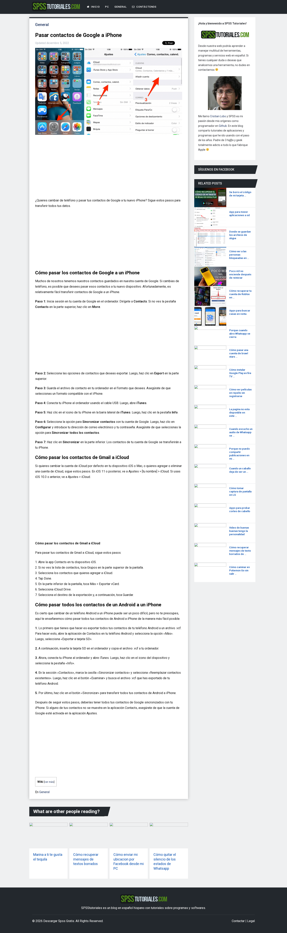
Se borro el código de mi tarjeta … (240, 194)
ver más (49, 781)
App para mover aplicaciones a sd (239, 213)
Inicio (95, 6)
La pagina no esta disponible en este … (239, 412)
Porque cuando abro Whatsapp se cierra (239, 333)
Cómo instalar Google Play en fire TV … (240, 373)
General (120, 6)
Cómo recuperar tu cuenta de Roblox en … (240, 294)
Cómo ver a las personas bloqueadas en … (239, 254)
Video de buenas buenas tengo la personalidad (239, 531)
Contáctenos (145, 6)
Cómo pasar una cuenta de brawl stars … (238, 353)
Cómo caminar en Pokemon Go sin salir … (239, 570)
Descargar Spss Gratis (58, 921)
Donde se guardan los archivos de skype (240, 235)
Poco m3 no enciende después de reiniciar (240, 274)
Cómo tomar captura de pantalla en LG (240, 491)
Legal (251, 921)
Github (223, 125)
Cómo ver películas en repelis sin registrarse (240, 393)
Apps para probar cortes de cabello (239, 509)
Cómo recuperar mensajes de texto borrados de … (240, 551)
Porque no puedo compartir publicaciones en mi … (239, 453)
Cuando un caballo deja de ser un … (240, 470)
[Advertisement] (107, 168)
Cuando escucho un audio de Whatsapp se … (240, 432)
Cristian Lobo (218, 116)
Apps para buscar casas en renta (239, 312)
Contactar (238, 921)
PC (107, 6)
